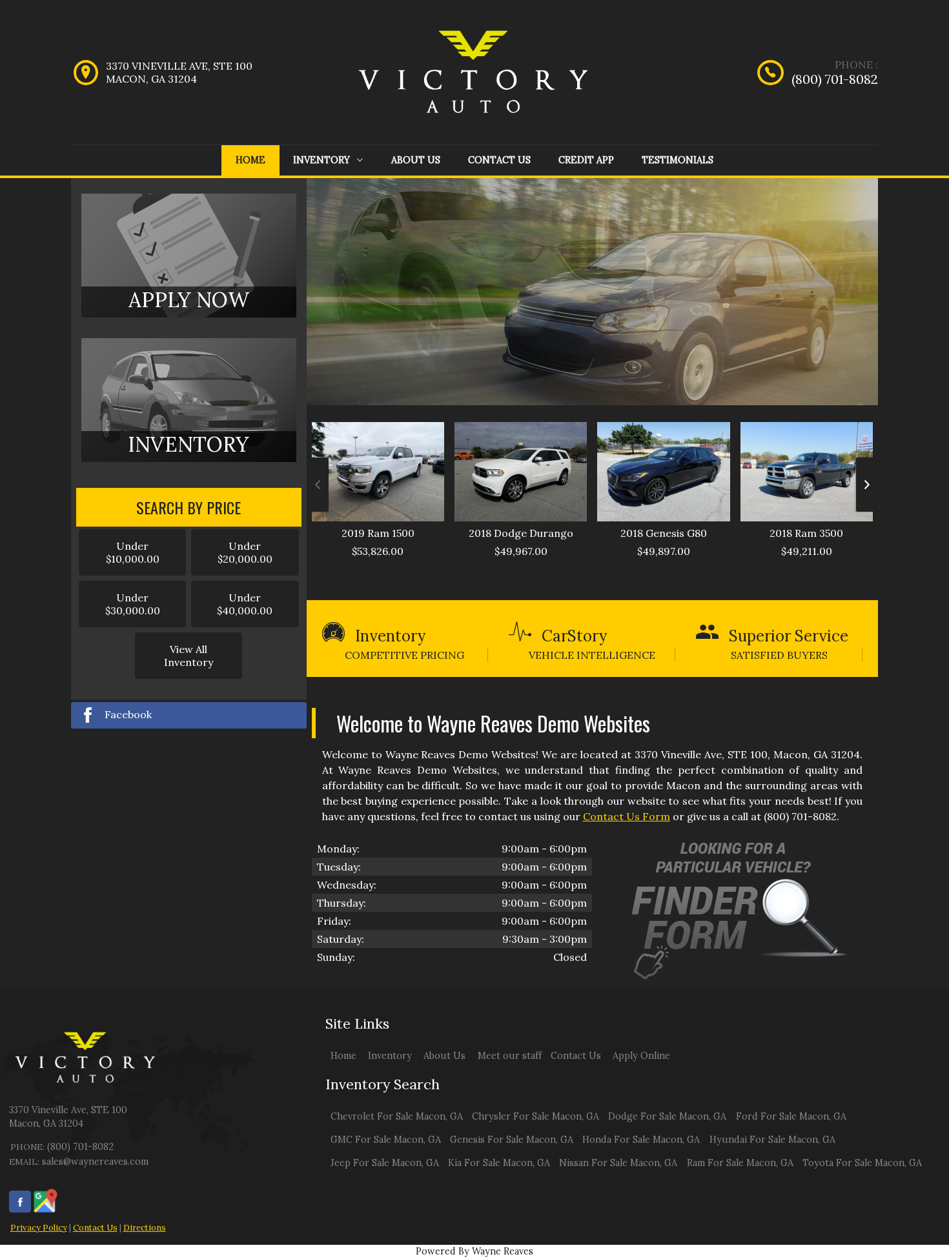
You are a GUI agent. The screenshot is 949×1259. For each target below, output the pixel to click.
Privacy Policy (38, 1227)
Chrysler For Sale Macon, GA (535, 1116)
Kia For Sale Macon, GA (499, 1163)
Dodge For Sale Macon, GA (667, 1116)
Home (250, 160)
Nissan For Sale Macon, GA (618, 1163)
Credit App (586, 160)
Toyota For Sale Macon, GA (862, 1163)
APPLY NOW (188, 300)
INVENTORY (188, 444)
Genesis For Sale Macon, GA (511, 1139)
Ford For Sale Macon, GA (791, 1116)
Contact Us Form (626, 816)
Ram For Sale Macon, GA (740, 1163)
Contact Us (499, 160)
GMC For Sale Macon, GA (386, 1139)
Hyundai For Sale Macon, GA (772, 1139)
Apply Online (641, 1056)
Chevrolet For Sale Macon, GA (397, 1116)
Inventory (322, 160)
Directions (144, 1227)
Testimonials (677, 160)
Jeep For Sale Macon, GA (385, 1163)
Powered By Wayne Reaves (474, 1251)
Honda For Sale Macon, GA (641, 1139)
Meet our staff (510, 1056)
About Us (415, 160)
